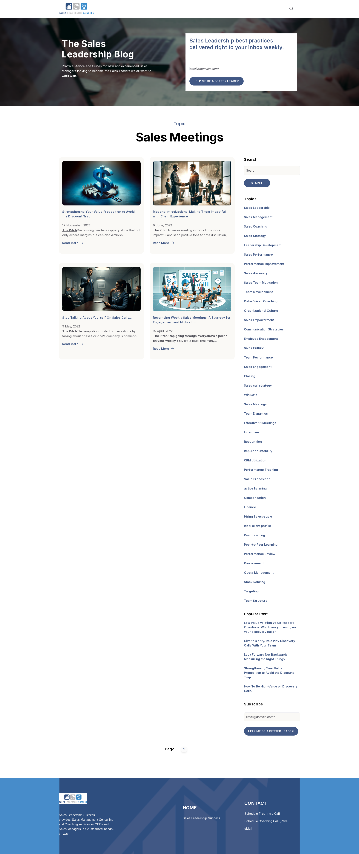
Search (257, 183)
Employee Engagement (261, 339)
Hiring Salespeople (258, 516)
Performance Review (259, 554)
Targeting (251, 591)
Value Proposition (257, 479)
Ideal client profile (257, 526)
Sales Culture (254, 348)
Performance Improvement (264, 264)
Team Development (258, 292)
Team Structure (255, 601)
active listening (255, 488)
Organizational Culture (261, 310)
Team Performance (258, 357)
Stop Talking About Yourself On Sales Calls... (97, 317)
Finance (250, 507)
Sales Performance (258, 254)
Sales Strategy (255, 236)
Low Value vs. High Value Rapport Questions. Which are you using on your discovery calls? (270, 627)
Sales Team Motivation (261, 282)
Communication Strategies (264, 329)
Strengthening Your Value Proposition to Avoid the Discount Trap (269, 672)
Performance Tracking (261, 470)
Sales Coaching (255, 226)
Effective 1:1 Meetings (260, 423)
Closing (249, 376)
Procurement (254, 563)
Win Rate (250, 395)
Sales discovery (256, 273)
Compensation (255, 498)
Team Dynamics (256, 413)
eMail (248, 828)
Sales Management (258, 217)
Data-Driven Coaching (260, 301)
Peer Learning (254, 535)
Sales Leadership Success (201, 818)
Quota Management (259, 572)
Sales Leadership (257, 208)
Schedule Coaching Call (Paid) (266, 821)
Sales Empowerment (259, 320)
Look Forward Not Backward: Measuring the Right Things (265, 657)
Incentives (252, 432)
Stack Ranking (254, 582)
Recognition (253, 441)
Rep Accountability (258, 451)
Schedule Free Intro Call (262, 813)
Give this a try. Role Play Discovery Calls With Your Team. (269, 643)
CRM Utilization (255, 460)
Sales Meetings (255, 404)
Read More (70, 243)
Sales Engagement (258, 367)
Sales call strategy (258, 385)
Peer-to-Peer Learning (260, 544)
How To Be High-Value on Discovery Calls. (270, 688)
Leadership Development (262, 245)
